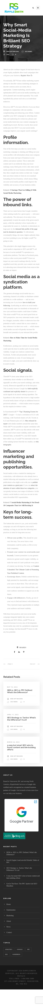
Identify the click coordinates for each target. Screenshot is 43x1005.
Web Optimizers (13, 51)
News (8, 927)
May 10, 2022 (12, 687)
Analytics (8, 949)
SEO (8, 54)
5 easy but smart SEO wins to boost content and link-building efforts (21, 747)
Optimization (10, 910)
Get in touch (21, 790)
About (8, 921)
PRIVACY (21, 976)
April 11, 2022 (13, 715)
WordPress (16, 954)
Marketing (10, 915)
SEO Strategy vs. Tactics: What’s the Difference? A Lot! (21, 719)
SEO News (28, 51)
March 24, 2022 (13, 742)
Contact (9, 932)
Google (19, 949)
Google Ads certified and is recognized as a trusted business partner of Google (19, 787)
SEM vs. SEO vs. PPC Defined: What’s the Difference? (20, 691)
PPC (28, 949)
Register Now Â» (27, 75)
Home (8, 904)
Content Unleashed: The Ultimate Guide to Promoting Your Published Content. (23, 569)
